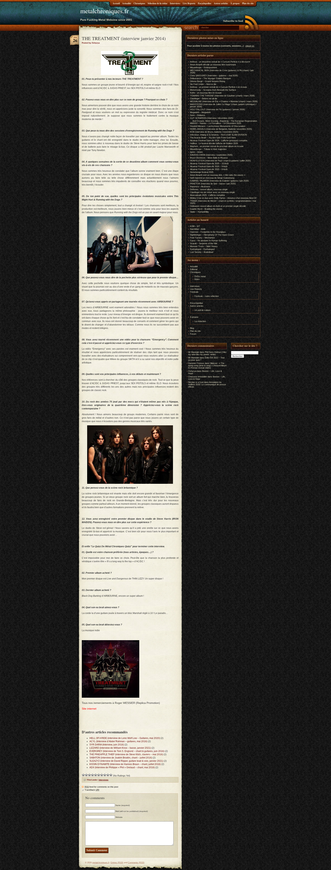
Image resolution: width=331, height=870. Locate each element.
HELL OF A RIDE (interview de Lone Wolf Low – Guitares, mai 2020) (124, 738)
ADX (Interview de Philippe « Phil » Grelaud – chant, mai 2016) (122, 767)
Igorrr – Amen (196, 152)
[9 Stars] (107, 774)
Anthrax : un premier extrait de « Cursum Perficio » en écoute (218, 87)
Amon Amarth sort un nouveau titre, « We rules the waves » (217, 175)
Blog (192, 328)
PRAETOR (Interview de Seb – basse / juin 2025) (213, 183)
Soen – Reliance (197, 115)
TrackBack (92, 790)
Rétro (197, 279)
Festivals (194, 292)
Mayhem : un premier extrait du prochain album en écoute (216, 146)
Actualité (126, 3)
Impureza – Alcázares (200, 186)
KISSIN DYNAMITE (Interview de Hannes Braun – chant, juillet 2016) (125, 764)
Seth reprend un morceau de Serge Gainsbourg (212, 178)
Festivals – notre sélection (206, 296)
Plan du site (248, 3)
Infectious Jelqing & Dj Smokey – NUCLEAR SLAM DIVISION (218, 135)
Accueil (116, 3)
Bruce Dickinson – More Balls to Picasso (209, 158)
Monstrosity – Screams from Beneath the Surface (213, 90)
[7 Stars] (101, 774)
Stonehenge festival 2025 (201, 172)
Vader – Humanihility (199, 212)
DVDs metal (200, 276)
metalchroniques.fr (104, 10)
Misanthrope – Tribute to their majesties (208, 149)
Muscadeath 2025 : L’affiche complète (207, 195)
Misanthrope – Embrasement (203, 67)
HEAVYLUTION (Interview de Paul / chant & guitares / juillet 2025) (220, 160)
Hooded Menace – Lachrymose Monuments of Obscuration (217, 126)
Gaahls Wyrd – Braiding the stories (206, 209)
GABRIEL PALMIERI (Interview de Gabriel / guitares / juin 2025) (219, 181)
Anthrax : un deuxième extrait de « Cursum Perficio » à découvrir (220, 62)
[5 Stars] (95, 774)
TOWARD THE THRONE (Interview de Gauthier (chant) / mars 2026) (222, 95)
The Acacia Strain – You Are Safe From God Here (213, 137)
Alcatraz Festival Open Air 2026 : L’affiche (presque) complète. (219, 140)
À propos (235, 3)
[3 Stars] (89, 774)
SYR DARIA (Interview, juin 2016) (106, 744)
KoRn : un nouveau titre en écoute (206, 93)
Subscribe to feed (233, 21)
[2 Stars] (86, 774)
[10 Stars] (110, 774)
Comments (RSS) (136, 862)
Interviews (175, 3)
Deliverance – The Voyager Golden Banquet (210, 78)
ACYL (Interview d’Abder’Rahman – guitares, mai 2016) (118, 741)
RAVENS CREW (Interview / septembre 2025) (211, 155)
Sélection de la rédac (157, 3)
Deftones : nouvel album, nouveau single (209, 189)
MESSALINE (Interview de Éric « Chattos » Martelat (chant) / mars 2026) (224, 101)
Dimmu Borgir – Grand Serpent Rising (207, 81)
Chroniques (139, 3)
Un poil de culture (202, 310)
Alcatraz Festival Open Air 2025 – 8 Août (208, 169)
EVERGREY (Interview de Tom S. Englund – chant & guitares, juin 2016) (126, 751)
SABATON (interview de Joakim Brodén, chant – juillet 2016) (120, 757)
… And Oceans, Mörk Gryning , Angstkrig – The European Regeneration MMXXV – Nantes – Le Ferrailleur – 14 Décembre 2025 (223, 122)
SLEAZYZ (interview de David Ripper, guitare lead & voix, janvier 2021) (126, 761)
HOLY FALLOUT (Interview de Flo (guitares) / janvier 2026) (217, 109)
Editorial (193, 269)
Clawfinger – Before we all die (203, 98)
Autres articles (221, 3)
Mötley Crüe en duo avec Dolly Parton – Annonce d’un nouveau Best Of (223, 198)
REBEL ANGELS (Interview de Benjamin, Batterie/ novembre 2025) (221, 129)
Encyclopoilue (204, 3)
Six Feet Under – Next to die (203, 84)
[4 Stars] (92, 774)
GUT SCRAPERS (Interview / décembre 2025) (211, 118)
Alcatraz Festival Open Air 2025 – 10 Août (209, 163)
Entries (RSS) (117, 862)
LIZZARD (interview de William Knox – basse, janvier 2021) (120, 748)
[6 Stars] (98, 774)
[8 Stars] (104, 774)
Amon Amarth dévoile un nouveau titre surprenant (213, 64)
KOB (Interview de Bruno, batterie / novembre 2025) (214, 132)
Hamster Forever (196, 363)
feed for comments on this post (101, 787)
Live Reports (189, 3)
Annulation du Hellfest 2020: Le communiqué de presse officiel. (207, 384)
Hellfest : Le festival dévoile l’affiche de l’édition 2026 (214, 143)
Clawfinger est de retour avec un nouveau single (212, 192)
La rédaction (200, 321)
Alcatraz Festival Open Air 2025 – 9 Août (208, 166)
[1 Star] (83, 774)
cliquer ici (249, 46)
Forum (193, 334)
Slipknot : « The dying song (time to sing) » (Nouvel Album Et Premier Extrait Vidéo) (207, 365)
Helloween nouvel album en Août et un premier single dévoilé (218, 206)
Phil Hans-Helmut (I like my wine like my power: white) (207, 353)
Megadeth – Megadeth (200, 112)
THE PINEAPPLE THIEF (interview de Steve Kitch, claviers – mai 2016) (126, 754)
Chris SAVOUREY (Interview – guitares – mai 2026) (214, 75)
